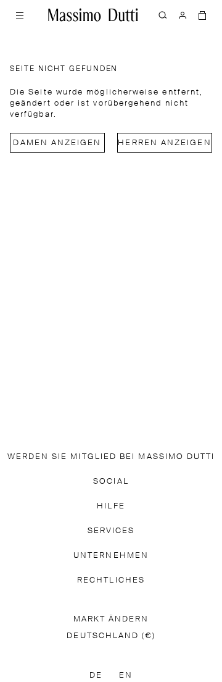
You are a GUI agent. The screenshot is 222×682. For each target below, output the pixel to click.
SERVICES (111, 531)
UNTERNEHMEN (111, 556)
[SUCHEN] (162, 14)
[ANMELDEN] (182, 14)
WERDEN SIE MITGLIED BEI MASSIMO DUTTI (111, 457)
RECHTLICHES (111, 580)
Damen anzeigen (57, 143)
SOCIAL (110, 482)
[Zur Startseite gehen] (93, 15)
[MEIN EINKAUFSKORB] (202, 14)
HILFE (111, 506)
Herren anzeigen (164, 143)
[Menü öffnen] (19, 14)
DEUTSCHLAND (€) (111, 636)
